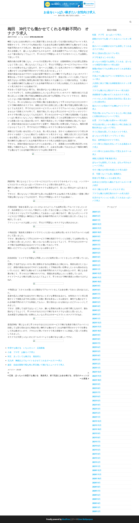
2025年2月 (96, 265)
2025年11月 (96, 228)
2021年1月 (96, 466)
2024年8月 (96, 289)
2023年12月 (96, 322)
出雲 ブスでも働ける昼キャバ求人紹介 (109, 120)
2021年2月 (96, 462)
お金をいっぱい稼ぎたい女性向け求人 (69, 12)
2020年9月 (96, 482)
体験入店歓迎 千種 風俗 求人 (104, 158)
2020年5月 (96, 499)
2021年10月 (96, 429)
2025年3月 (96, 261)
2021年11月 (96, 425)
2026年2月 (96, 216)
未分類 (18, 370)
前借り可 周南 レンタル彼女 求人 (106, 178)
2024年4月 (96, 306)
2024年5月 (96, 302)
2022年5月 (96, 400)
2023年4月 (96, 355)
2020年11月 (96, 474)
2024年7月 (96, 293)
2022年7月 (96, 392)
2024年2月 (96, 314)
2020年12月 (96, 470)
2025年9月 (96, 236)
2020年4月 (96, 503)
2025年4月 (96, 257)
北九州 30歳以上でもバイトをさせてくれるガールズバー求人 (35, 360)
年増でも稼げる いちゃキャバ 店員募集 (26, 348)
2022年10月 (96, 380)
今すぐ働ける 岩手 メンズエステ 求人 (108, 189)
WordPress (66, 519)
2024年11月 (96, 277)
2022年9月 (96, 384)
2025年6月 (96, 248)
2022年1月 (96, 417)
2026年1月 (96, 220)
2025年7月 (96, 244)
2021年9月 (96, 433)
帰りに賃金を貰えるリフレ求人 (106, 53)
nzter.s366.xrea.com (36, 37)
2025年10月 (96, 232)
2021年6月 (96, 445)
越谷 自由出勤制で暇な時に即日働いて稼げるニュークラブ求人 (36, 364)
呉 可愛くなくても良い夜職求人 (107, 174)
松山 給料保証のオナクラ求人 (106, 140)
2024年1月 (96, 318)
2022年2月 (96, 412)
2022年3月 (96, 408)
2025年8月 (96, 240)
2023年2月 (96, 363)
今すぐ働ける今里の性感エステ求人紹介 (109, 169)
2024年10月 (96, 281)
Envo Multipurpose (85, 519)
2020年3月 (96, 507)
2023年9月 (96, 335)
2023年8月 (96, 339)
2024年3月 (96, 310)
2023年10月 (96, 330)
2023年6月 (96, 347)
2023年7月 (96, 343)
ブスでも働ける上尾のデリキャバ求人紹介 (110, 90)
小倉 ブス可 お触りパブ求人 (21, 352)
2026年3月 (96, 211)
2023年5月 (96, 351)
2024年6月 (96, 298)
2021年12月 (96, 421)
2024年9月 (96, 285)
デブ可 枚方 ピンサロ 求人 (103, 57)
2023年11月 (96, 326)
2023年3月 (96, 359)
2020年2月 (96, 511)
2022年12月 (96, 371)
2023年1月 (96, 367)
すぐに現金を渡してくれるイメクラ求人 (109, 131)
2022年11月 (96, 376)
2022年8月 (96, 388)
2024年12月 (96, 273)
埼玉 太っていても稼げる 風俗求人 (24, 356)
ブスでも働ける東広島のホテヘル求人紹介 (110, 193)
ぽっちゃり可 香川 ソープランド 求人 (108, 135)
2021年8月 (96, 437)
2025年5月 (96, 252)
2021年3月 (96, 458)
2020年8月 (96, 486)
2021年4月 (96, 454)
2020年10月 (96, 478)
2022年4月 (96, 404)
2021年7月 (96, 441)
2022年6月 (96, 396)
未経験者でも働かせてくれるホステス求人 (110, 94)
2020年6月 (96, 495)
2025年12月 (96, 224)
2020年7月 (96, 490)
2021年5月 (96, 449)
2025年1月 (96, 269)
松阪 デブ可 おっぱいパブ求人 (107, 34)
